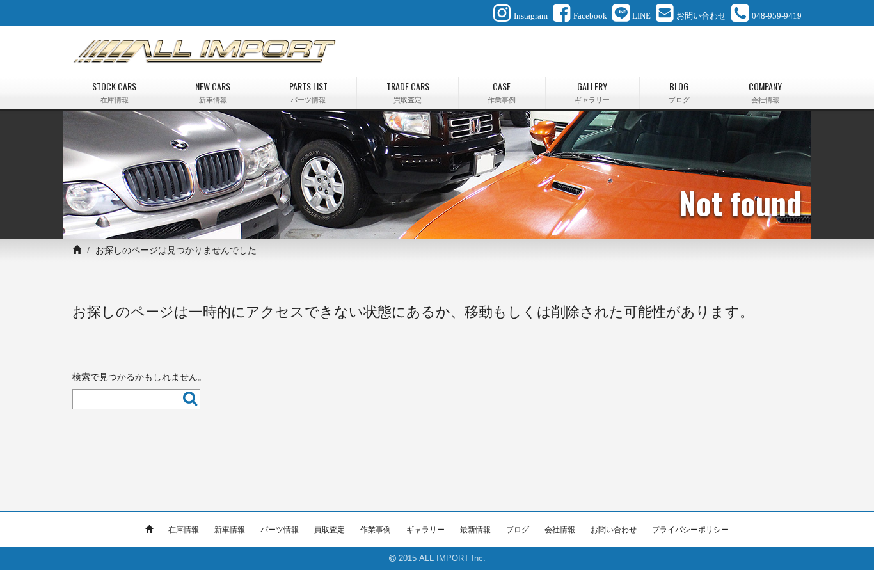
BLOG (679, 91)
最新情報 (475, 529)
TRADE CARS (407, 91)
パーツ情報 (279, 529)
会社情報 (559, 529)
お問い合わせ (614, 529)
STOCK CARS (114, 91)
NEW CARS (212, 91)
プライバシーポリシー (690, 529)
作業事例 (375, 529)
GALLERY (592, 91)
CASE (502, 91)
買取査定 (329, 529)
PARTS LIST (308, 91)
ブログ (517, 529)
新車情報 (229, 529)
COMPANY (765, 91)
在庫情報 (183, 529)
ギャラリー (425, 529)
